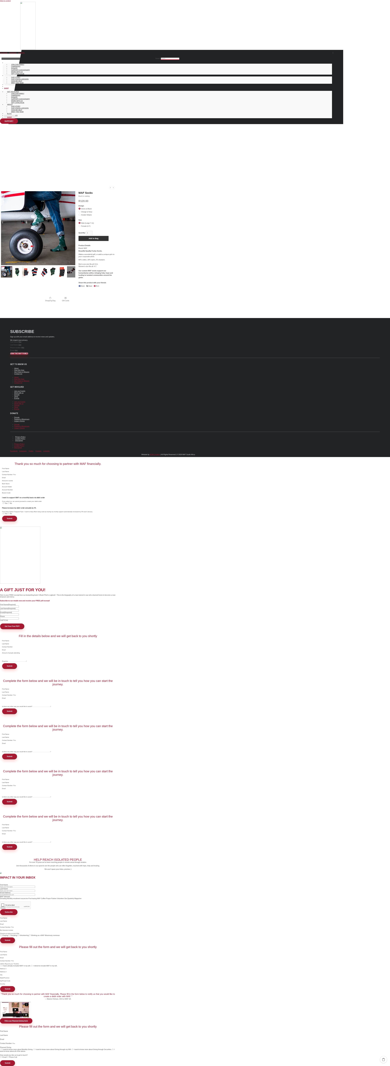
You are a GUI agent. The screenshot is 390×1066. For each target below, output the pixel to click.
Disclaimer (19, 440)
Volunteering (24, 935)
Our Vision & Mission (21, 372)
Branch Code (6, 493)
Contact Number (7, 474)
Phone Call (13, 1057)
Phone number (15, 348)
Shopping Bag (50, 301)
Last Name (14, 345)
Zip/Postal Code (5, 981)
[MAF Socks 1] (17, 271)
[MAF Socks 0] (6, 271)
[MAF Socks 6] (62, 271)
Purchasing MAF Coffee (37, 898)
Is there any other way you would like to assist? (17, 706)
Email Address (5, 893)
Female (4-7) (85, 226)
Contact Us (9, 86)
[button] (167, 57)
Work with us (18, 393)
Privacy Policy (20, 437)
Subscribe (9, 912)
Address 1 (3, 968)
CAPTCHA (4, 620)
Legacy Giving (19, 421)
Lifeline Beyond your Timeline (9, 964)
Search (157, 58)
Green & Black (86, 209)
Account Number (7, 490)
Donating (3, 898)
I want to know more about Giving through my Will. (53, 1049)
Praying (5, 935)
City (1, 975)
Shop (6, 88)
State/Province (5, 978)
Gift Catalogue (17, 74)
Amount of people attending (11, 653)
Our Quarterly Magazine (72, 898)
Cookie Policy (20, 439)
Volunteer (60, 898)
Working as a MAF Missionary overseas (45, 935)
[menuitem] (110, 187)
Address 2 (3, 972)
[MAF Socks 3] (35, 271)
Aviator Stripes (86, 215)
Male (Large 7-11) (87, 223)
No (11, 503)
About (7, 75)
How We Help (19, 370)
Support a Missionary (21, 419)
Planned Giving (5, 1047)
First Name (14, 342)
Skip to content (5, 1)
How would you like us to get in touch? (14, 1055)
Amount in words (7, 480)
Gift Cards (65, 301)
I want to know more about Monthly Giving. (18, 1049)
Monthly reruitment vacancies (17, 898)
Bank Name (6, 483)
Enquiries (5, 661)
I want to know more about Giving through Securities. (93, 1049)
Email (12, 350)
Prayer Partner (51, 898)
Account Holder (7, 487)
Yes (6, 503)
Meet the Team (17, 83)
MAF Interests (5, 897)
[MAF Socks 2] (26, 271)
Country (2, 984)
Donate (17, 395)
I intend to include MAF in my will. (45, 966)
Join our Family (19, 391)
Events (16, 398)
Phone (2, 616)
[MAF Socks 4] (44, 271)
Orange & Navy (86, 212)
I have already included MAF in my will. (17, 966)
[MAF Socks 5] (53, 271)
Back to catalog (84, 196)
